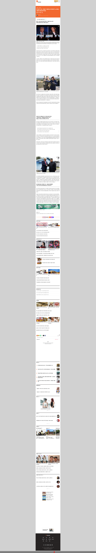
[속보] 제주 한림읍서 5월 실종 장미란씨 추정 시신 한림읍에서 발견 (45, 128)
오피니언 (37, 413)
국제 (52, 537)
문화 (46, 539)
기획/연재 (37, 7)
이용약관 (45, 547)
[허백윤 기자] (37, 15)
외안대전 (40, 7)
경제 (49, 537)
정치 (43, 537)
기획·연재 (37, 426)
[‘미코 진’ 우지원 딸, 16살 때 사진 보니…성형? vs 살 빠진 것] (58, 477)
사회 (46, 537)
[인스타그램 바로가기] (48, 545)
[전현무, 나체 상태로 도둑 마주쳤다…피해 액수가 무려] (58, 482)
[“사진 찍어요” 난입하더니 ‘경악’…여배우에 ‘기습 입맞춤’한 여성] (58, 486)
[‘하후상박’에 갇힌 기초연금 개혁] (58, 416)
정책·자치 (43, 539)
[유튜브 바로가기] (47, 545)
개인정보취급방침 (48, 547)
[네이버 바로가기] (50, 545)
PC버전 (53, 547)
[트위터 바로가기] (45, 545)
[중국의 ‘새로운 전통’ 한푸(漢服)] (58, 420)
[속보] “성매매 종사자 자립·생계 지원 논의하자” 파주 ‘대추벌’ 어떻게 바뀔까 (46, 129)
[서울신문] (38, 1)
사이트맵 (51, 547)
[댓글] (42, 12)
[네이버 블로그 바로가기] (52, 545)
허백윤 (39, 14)
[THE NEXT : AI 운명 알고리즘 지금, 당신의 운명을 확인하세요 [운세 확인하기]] (48, 217)
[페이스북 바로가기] (44, 545)
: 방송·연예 (38, 453)
